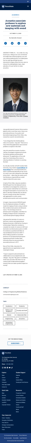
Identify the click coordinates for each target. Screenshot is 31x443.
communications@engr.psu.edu (11, 294)
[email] (25, 43)
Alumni (9, 315)
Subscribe (15, 343)
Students (22, 306)
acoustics (22, 318)
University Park (22, 315)
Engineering (9, 318)
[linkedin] (19, 43)
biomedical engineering (9, 323)
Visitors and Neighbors (9, 310)
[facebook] (5, 43)
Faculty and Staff (22, 310)
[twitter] (12, 43)
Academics (15, 15)
